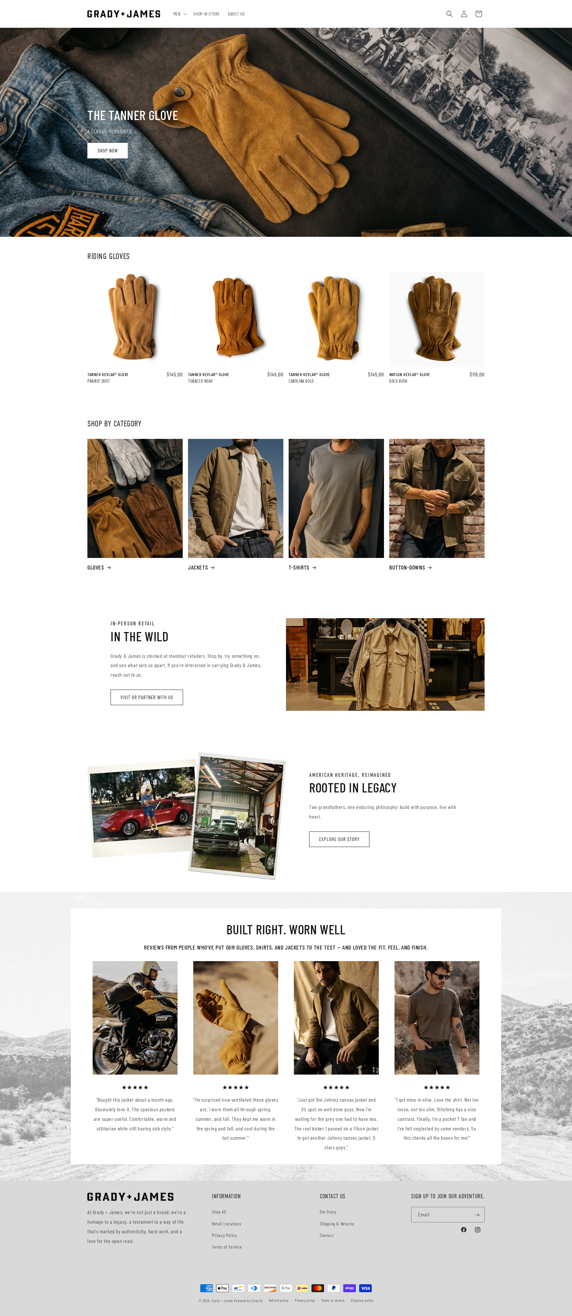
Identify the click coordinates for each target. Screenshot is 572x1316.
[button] (179, 14)
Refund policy (279, 1300)
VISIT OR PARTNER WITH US (146, 697)
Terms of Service (227, 1247)
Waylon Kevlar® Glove (409, 374)
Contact (327, 1235)
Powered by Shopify (248, 1300)
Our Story (328, 1212)
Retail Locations (226, 1223)
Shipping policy (362, 1300)
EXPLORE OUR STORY (339, 839)
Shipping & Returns (337, 1223)
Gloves (95, 567)
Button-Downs (407, 567)
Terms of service (332, 1300)
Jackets (198, 567)
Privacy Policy (224, 1235)
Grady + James (222, 1300)
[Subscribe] (477, 1215)
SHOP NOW (108, 151)
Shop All (219, 1212)
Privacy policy (305, 1300)
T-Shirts (299, 567)
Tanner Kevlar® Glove (108, 374)
